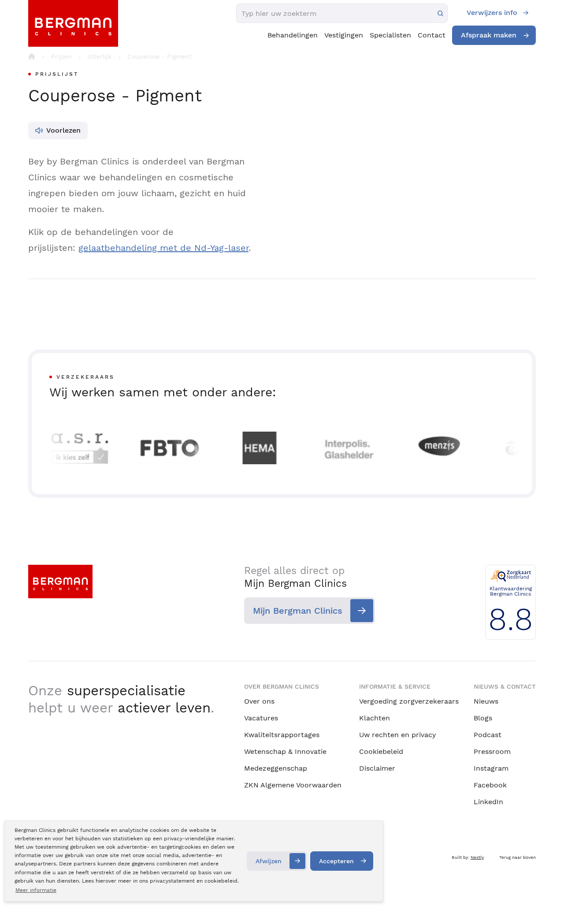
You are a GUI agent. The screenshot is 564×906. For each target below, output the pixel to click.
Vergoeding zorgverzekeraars (409, 701)
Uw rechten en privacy (397, 735)
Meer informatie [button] (35, 890)
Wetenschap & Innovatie (285, 751)
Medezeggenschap (275, 768)
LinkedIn (488, 802)
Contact (431, 35)
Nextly (477, 857)
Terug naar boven (517, 857)
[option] (73, 448)
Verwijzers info (492, 12)
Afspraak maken (488, 35)
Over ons (259, 701)
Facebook (490, 785)
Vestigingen (343, 35)
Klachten (374, 718)
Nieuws (486, 701)
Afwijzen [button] (269, 861)
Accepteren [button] (336, 861)
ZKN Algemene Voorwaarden (292, 785)
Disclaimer (377, 768)
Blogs (483, 718)
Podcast (487, 735)
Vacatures (261, 718)
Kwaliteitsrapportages (281, 735)
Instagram (491, 768)
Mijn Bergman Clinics (297, 610)
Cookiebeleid (381, 751)
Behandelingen (292, 35)
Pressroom (492, 751)
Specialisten (390, 35)
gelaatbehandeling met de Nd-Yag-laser (163, 247)
